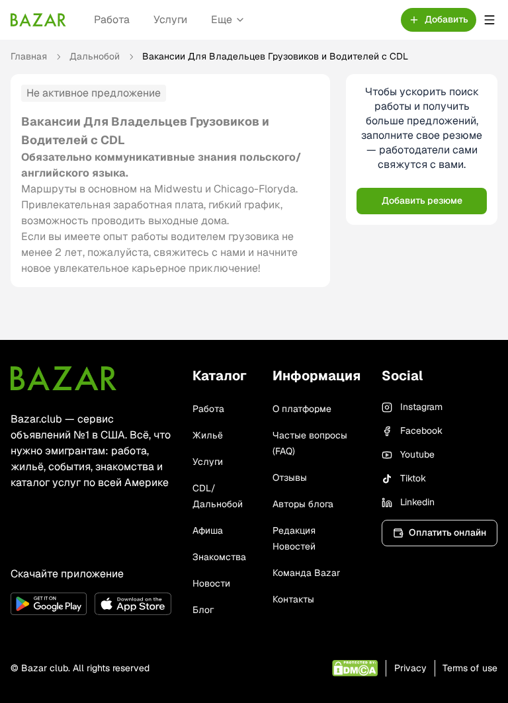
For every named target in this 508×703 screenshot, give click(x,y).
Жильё (207, 435)
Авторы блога (303, 504)
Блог (203, 610)
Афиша (207, 530)
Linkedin (417, 502)
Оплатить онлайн (447, 532)
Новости (211, 583)
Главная (29, 56)
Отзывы (290, 477)
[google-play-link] (49, 604)
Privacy (410, 668)
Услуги (170, 19)
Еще (221, 19)
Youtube (417, 454)
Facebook (421, 430)
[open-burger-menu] (489, 20)
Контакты (293, 599)
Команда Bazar (306, 573)
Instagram (421, 407)
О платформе (302, 409)
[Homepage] (38, 19)
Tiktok (413, 478)
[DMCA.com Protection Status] (355, 668)
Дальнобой (94, 56)
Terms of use (470, 668)
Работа (112, 19)
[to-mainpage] (63, 378)
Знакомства (219, 557)
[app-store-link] (133, 604)
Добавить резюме (422, 200)
